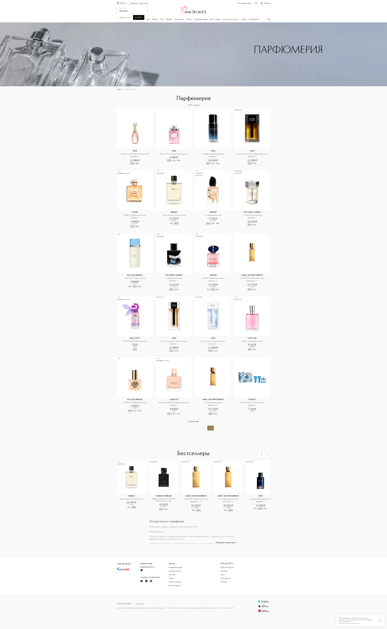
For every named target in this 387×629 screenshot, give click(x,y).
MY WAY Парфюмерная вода (213, 278)
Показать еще (193, 421)
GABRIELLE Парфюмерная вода (134, 215)
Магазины (133, 3)
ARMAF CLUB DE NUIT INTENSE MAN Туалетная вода (164, 500)
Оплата (171, 578)
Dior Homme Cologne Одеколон (213, 341)
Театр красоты (254, 19)
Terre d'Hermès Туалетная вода (174, 215)
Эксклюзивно (179, 19)
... (198, 428)
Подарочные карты (200, 19)
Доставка (172, 575)
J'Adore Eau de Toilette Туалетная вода (135, 154)
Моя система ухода (230, 19)
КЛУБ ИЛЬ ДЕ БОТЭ (228, 567)
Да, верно (138, 17)
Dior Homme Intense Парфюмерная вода (252, 154)
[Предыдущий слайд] (261, 454)
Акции (244, 19)
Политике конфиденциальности (349, 623)
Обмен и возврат (175, 582)
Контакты (224, 582)
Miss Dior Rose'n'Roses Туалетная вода (174, 154)
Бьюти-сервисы (215, 19)
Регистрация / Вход (245, 3)
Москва (122, 3)
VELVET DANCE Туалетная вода (135, 341)
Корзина (267, 3)
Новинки (169, 19)
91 (203, 428)
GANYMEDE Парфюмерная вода (252, 278)
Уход (162, 19)
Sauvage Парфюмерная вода (213, 154)
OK (379, 620)
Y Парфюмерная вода (174, 278)
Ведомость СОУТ (229, 608)
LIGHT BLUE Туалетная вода (134, 278)
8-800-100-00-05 (147, 567)
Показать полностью (225, 543)
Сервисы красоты (175, 571)
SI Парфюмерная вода (213, 215)
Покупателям (143, 3)
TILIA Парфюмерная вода (213, 402)
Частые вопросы (174, 585)
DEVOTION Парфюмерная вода (135, 402)
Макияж (155, 19)
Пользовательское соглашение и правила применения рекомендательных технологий (195, 608)
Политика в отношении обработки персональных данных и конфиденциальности (141, 608)
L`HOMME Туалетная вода (252, 215)
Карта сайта (140, 604)
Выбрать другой (125, 17)
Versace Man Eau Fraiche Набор (252, 402)
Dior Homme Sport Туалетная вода (174, 341)
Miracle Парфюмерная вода (252, 341)
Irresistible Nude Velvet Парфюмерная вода (174, 402)
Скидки (188, 19)
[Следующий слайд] (267, 454)
